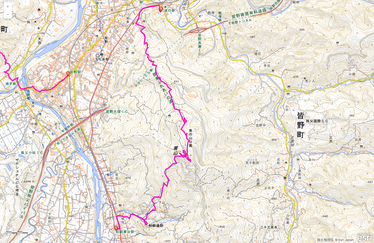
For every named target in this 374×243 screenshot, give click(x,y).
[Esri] (364, 237)
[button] (8, 7)
